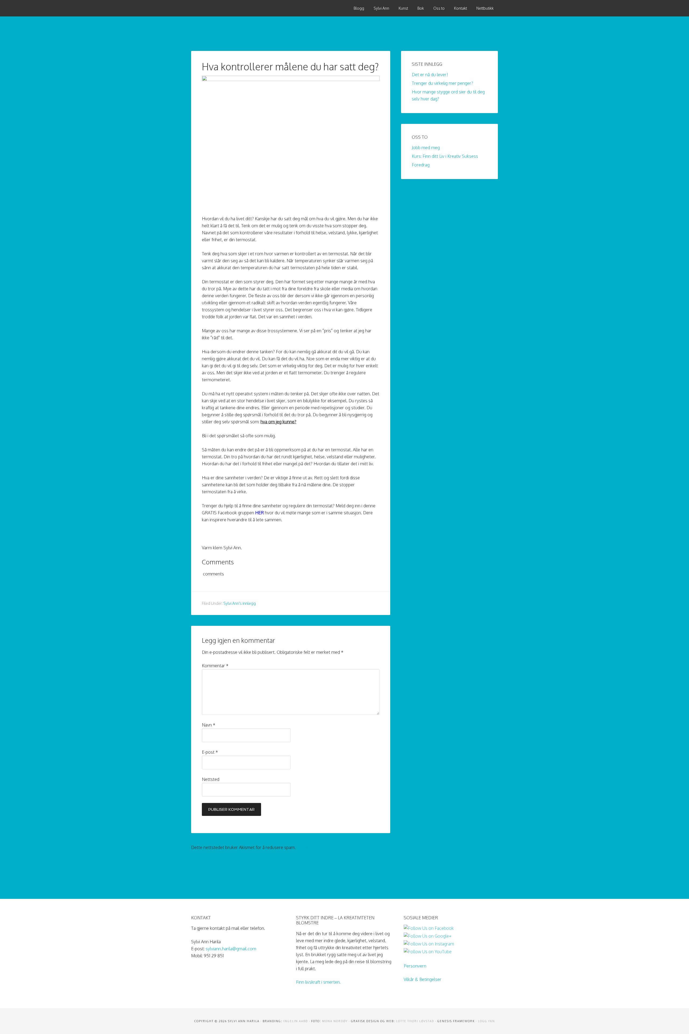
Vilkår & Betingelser (422, 979)
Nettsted (210, 779)
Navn (208, 725)
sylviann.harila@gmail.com (231, 948)
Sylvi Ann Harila (231, 8)
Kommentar (215, 665)
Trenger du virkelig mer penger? (442, 83)
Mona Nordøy (335, 1021)
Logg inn (486, 1021)
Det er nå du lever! (430, 74)
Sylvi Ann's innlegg (239, 603)
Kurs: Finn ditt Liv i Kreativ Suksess (445, 156)
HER (259, 512)
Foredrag (421, 164)
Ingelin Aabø (295, 1021)
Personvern (415, 966)
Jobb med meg (426, 147)
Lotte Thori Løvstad (415, 1021)
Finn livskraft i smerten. (318, 982)
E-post (210, 752)
